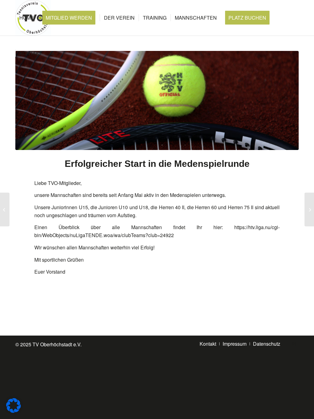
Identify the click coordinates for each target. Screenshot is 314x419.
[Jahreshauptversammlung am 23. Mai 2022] (309, 209)
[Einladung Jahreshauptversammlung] (5, 209)
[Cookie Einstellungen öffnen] (13, 410)
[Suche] (52, 53)
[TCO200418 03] (157, 100)
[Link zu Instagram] (294, 343)
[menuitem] (26, 18)
